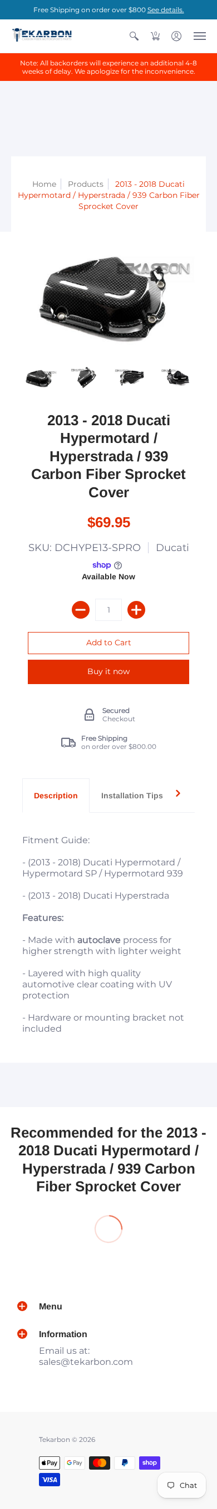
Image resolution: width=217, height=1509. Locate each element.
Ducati (172, 548)
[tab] (56, 795)
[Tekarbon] (41, 36)
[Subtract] (81, 610)
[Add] (136, 610)
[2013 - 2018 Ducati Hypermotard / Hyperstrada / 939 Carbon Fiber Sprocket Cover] (39, 377)
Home (44, 184)
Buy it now (108, 671)
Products (85, 184)
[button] (134, 36)
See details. (165, 10)
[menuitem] (134, 36)
